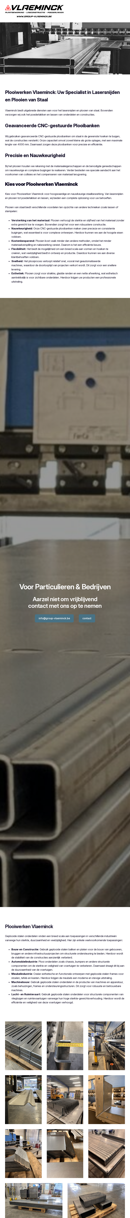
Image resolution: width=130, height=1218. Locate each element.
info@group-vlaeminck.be (54, 618)
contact (86, 618)
